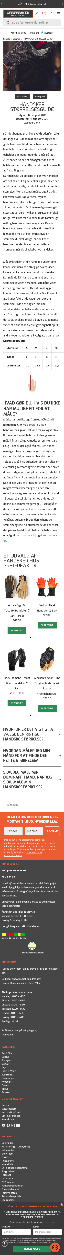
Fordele (6, 1157)
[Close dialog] (62, 1204)
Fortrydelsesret (10, 1189)
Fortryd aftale (10, 1192)
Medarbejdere (9, 1108)
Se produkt (17, 630)
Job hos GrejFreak (11, 1112)
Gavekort (7, 1092)
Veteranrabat (9, 1178)
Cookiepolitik (8, 1199)
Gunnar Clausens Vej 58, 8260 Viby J (21, 983)
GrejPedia (17, 39)
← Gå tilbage (10, 804)
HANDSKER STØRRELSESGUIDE (38, 39)
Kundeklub (7, 1164)
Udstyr (5, 1057)
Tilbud (5, 1089)
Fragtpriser (8, 1171)
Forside (6, 39)
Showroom (7, 1153)
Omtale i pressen (11, 1115)
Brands (5, 1085)
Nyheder (6, 1081)
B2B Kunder (8, 1182)
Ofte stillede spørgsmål (15, 1168)
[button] (51, 13)
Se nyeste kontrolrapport (32, 952)
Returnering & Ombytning (16, 1146)
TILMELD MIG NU (32, 1249)
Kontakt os (8, 1119)
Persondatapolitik (11, 1196)
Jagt (4, 1067)
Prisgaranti (8, 1160)
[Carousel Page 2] (33, 637)
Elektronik (7, 1074)
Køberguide (40, 96)
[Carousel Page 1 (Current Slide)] (30, 637)
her (12, 1034)
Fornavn (6, 1227)
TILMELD (52, 830)
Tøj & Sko (7, 1053)
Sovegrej (6, 1060)
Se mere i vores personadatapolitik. (41, 1242)
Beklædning (22, 96)
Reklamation (8, 1150)
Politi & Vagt (9, 1071)
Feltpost (6, 1175)
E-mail (36, 1227)
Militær (6, 1064)
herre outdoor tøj (26, 535)
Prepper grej (8, 1078)
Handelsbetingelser (12, 1185)
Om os (5, 1105)
